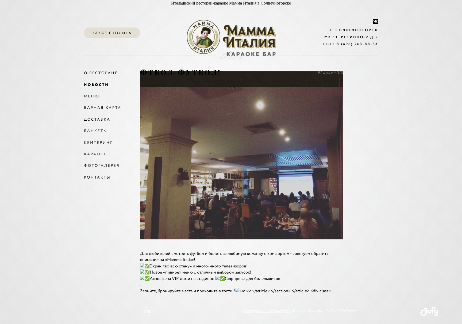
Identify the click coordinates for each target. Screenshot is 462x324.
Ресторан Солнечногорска (267, 311)
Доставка (97, 119)
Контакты (97, 177)
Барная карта (102, 107)
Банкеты (95, 131)
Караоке (95, 154)
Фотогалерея (102, 165)
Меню (91, 96)
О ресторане (101, 73)
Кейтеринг (98, 142)
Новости (96, 85)
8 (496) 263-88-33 (357, 44)
